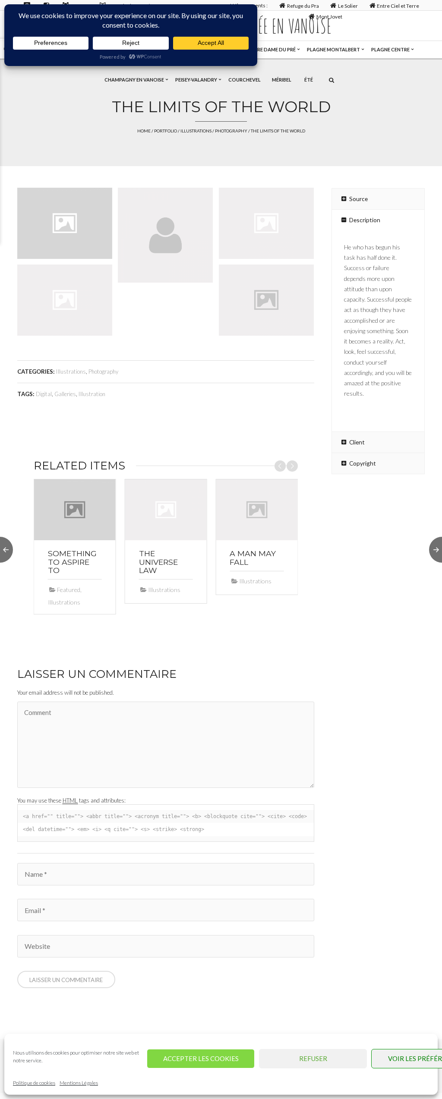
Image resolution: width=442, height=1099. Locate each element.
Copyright (362, 463)
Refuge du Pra (303, 6)
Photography (231, 130)
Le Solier (348, 6)
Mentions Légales (79, 1083)
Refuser (313, 1058)
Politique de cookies (34, 1083)
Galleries (65, 393)
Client (357, 442)
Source (358, 198)
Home (144, 130)
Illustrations (196, 130)
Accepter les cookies (201, 1058)
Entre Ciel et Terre (398, 6)
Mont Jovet (329, 16)
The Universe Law (158, 562)
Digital (44, 393)
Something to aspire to (72, 562)
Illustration (92, 393)
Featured (68, 589)
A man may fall (253, 557)
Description (364, 220)
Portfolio (165, 130)
